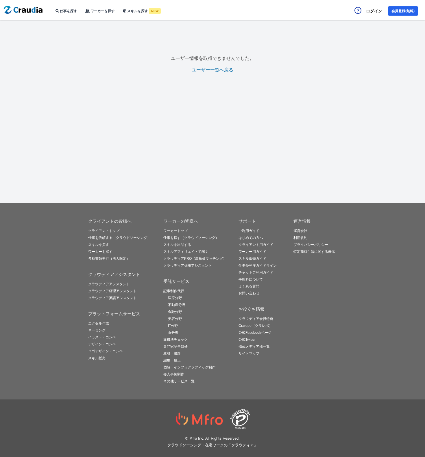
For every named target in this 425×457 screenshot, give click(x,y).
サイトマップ (249, 353)
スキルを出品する (177, 245)
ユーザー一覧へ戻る (212, 69)
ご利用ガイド (249, 231)
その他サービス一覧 (179, 381)
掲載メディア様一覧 (254, 346)
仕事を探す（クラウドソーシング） (191, 238)
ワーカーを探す (102, 11)
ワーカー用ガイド (252, 252)
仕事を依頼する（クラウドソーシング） (119, 238)
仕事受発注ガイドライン (258, 265)
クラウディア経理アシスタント (112, 291)
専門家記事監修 (175, 346)
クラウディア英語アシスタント (112, 298)
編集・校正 (172, 360)
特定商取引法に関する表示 (314, 252)
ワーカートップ (175, 231)
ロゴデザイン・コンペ (105, 351)
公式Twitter (247, 340)
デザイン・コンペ (102, 344)
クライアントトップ (103, 231)
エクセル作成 (98, 323)
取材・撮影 (172, 353)
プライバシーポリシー (310, 245)
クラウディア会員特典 (256, 319)
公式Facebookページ (255, 333)
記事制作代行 (173, 291)
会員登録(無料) (403, 11)
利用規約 (300, 238)
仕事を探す (68, 11)
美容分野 (175, 319)
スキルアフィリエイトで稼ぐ (185, 252)
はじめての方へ (251, 238)
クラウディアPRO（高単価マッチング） (194, 259)
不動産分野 (176, 305)
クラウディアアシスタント (109, 284)
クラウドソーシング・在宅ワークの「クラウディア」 (212, 445)
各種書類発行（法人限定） (109, 259)
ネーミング (97, 330)
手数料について (251, 279)
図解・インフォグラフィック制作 (189, 367)
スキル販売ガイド (252, 259)
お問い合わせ (249, 293)
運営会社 (300, 231)
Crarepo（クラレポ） (255, 326)
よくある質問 (249, 286)
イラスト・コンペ (102, 337)
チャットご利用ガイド (256, 272)
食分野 (173, 333)
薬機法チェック (175, 340)
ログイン (374, 11)
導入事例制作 (173, 374)
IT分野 (173, 326)
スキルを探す (142, 11)
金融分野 (175, 312)
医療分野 (175, 298)
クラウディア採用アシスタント (187, 265)
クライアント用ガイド (256, 245)
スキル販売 (97, 358)
